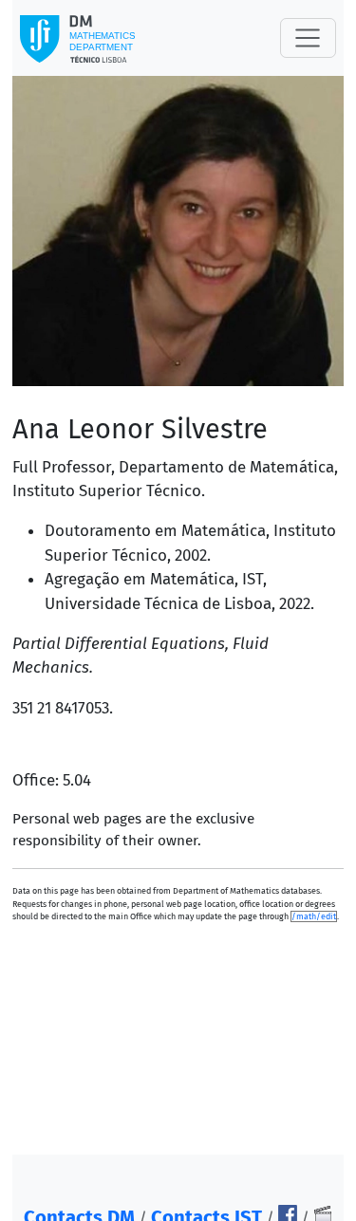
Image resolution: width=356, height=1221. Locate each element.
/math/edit (313, 916)
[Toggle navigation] (308, 38)
